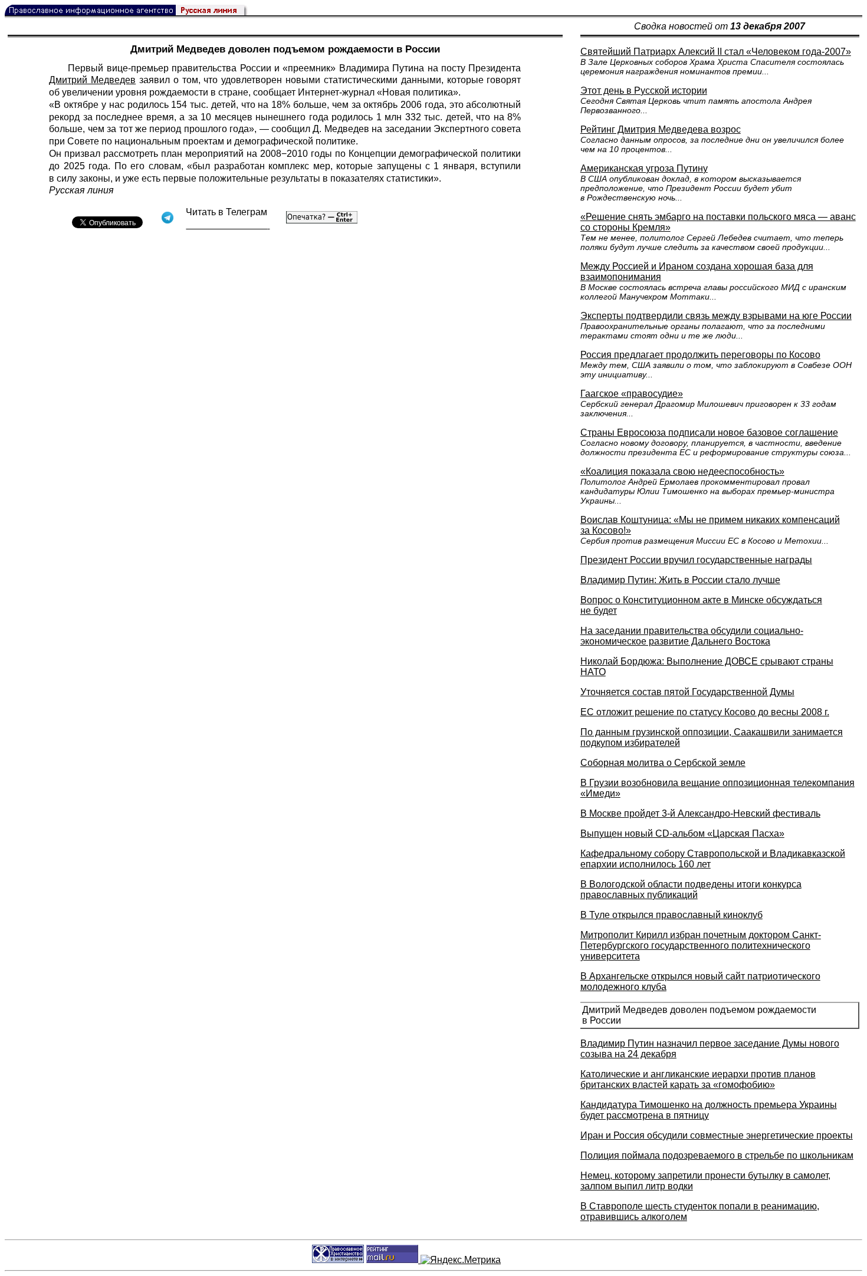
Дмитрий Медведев (92, 80)
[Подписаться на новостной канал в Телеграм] (228, 225)
